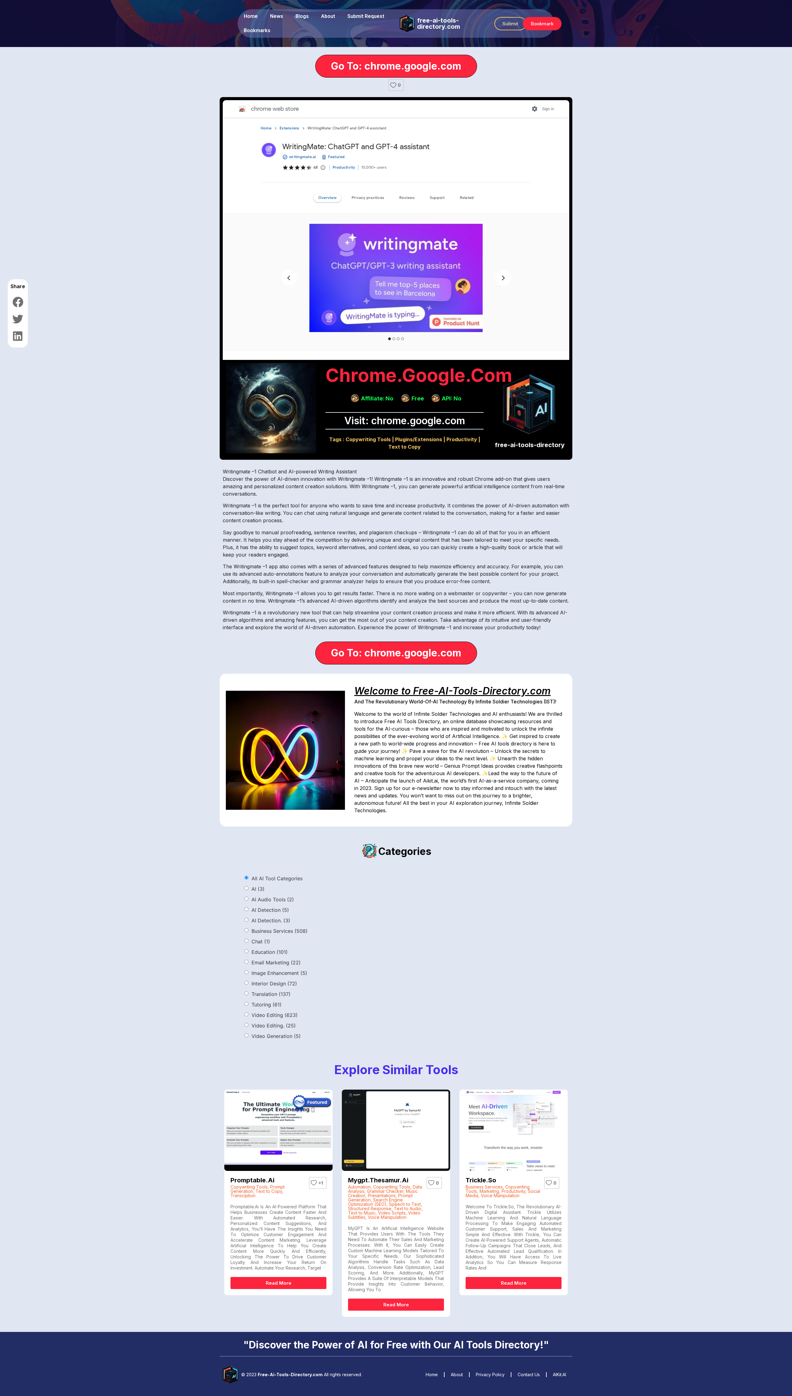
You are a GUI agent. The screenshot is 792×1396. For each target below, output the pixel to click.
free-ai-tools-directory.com (438, 23)
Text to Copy (404, 447)
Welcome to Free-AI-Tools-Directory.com (452, 691)
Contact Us (529, 1374)
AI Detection (270, 909)
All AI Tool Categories (277, 878)
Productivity (461, 439)
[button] (510, 23)
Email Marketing (276, 962)
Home (251, 16)
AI (258, 888)
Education (270, 952)
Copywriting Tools (368, 439)
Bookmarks (257, 30)
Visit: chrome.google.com (404, 421)
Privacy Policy (490, 1374)
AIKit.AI (559, 1374)
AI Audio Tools (273, 899)
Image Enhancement (279, 973)
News (276, 16)
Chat (261, 941)
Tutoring (267, 1004)
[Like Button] (393, 85)
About (328, 16)
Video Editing (275, 1015)
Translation (271, 994)
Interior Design (274, 983)
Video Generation (276, 1036)
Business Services (280, 931)
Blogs (302, 16)
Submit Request (365, 16)
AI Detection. (271, 920)
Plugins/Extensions (418, 439)
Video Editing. (274, 1025)
